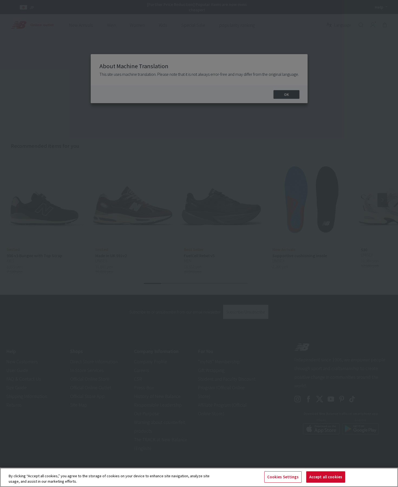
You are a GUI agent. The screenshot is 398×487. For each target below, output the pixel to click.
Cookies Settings (283, 476)
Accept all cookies (325, 476)
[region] (199, 477)
